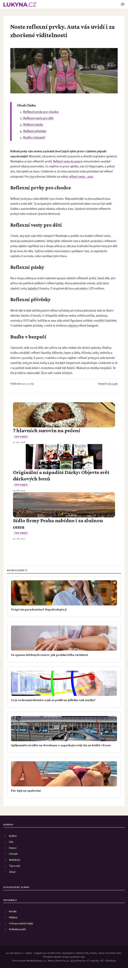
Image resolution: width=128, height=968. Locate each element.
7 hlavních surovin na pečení (46, 430)
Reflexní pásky (33, 125)
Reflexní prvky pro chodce (41, 112)
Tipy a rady (113, 383)
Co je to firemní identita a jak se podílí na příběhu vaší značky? (53, 700)
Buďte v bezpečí (34, 137)
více (32, 176)
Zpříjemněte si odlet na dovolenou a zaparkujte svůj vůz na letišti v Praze (61, 745)
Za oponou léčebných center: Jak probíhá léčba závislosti (49, 654)
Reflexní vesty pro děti (38, 118)
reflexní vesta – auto (81, 176)
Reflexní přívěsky (34, 131)
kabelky (32, 288)
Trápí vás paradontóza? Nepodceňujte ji (38, 609)
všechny (73, 325)
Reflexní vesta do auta (66, 161)
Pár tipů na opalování (26, 790)
